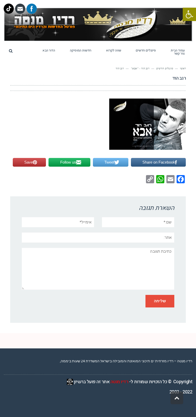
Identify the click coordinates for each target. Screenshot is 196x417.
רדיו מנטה (119, 381)
